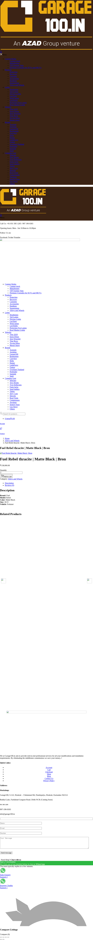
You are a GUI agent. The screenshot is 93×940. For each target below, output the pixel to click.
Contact (2, 433)
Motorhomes (14, 63)
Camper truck (15, 61)
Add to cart (8, 477)
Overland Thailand (17, 144)
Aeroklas (13, 127)
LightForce (14, 140)
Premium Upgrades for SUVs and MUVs (25, 68)
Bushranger (14, 131)
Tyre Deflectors (16, 160)
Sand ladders (14, 164)
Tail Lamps (14, 92)
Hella (12, 135)
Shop (49, 774)
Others (12, 184)
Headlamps (14, 89)
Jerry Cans (14, 168)
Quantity (3, 470)
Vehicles (8, 107)
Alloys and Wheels (17, 85)
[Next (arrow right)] (3, 939)
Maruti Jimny (15, 120)
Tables (12, 166)
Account (2, 423)
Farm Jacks (14, 162)
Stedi (12, 151)
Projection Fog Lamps (18, 103)
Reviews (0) (9, 485)
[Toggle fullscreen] (3, 937)
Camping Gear (10, 153)
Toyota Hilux (15, 118)
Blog (49, 776)
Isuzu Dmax (14, 111)
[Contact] (1, 429)
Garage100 (14, 129)
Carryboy (13, 133)
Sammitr (13, 149)
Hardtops (13, 81)
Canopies (13, 76)
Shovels (13, 170)
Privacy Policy (48, 781)
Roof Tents (14, 173)
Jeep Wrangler (15, 114)
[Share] (6, 937)
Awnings (13, 177)
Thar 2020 (14, 109)
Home (7, 438)
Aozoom (13, 124)
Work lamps (14, 98)
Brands (7, 122)
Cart (49, 770)
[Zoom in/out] (1, 937)
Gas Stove (14, 181)
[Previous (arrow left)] (1, 939)
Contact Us (49, 778)
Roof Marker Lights (17, 105)
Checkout (49, 772)
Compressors (15, 175)
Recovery (13, 74)
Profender (13, 146)
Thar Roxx (14, 116)
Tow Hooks (14, 157)
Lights (7, 87)
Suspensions (14, 83)
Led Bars (13, 96)
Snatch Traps (15, 179)
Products (8, 70)
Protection (13, 72)
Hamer (12, 138)
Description (9, 483)
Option (12, 142)
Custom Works (10, 59)
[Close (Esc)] (8, 937)
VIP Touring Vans (16, 65)
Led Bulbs (14, 100)
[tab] (49, 483)
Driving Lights (15, 94)
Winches (13, 155)
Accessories (14, 79)
